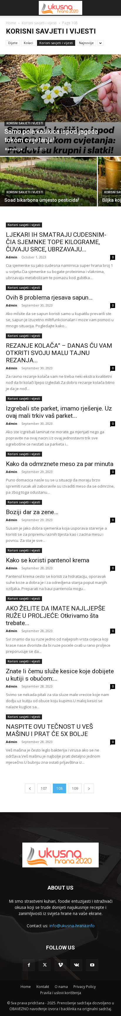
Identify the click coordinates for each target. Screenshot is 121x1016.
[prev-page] (30, 788)
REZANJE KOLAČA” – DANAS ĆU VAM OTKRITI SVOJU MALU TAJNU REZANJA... (59, 353)
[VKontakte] (76, 965)
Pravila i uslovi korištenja (60, 992)
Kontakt (42, 986)
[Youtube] (92, 965)
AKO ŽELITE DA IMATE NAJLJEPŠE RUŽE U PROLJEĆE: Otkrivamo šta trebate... (55, 616)
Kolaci (28, 43)
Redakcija (14, 149)
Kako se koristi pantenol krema (47, 560)
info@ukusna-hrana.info (72, 925)
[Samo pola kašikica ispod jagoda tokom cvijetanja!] (60, 104)
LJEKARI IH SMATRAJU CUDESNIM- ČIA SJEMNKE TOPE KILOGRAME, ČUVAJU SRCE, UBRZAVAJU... (56, 242)
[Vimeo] (60, 965)
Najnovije (86, 43)
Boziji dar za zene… (32, 512)
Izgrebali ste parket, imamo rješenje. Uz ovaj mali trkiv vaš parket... (59, 412)
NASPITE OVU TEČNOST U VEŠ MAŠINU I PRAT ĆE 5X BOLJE (49, 730)
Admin (11, 257)
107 (44, 788)
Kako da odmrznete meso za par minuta (59, 463)
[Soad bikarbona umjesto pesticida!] (48, 193)
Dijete (13, 43)
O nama (61, 986)
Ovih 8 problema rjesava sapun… (49, 297)
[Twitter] (45, 965)
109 (75, 788)
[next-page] (89, 788)
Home (11, 22)
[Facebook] (29, 965)
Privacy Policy (84, 986)
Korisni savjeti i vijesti (39, 22)
